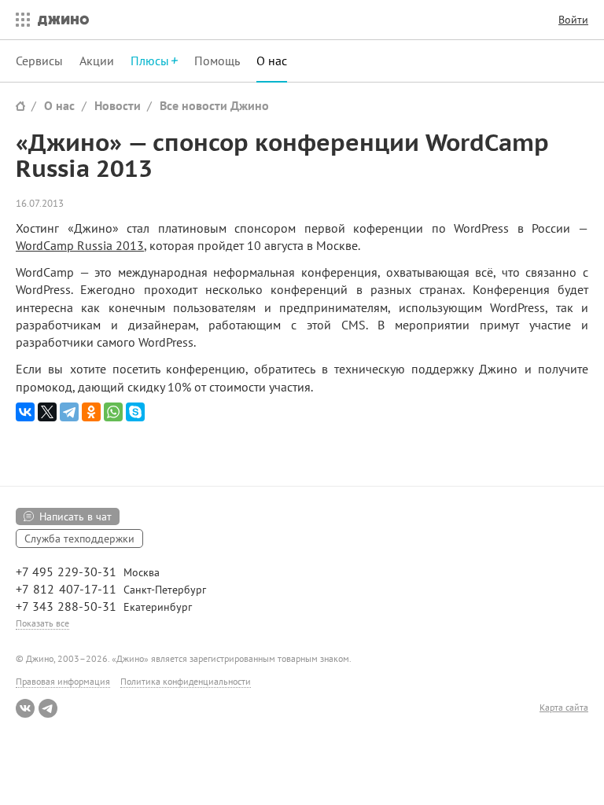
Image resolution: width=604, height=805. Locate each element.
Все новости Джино (214, 105)
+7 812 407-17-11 (66, 589)
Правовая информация (63, 681)
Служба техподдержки (79, 538)
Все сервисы (19, 19)
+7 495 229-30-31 (66, 571)
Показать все (42, 623)
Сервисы (39, 60)
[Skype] (135, 411)
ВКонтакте (25, 708)
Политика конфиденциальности (185, 681)
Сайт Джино (20, 105)
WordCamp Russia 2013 (80, 245)
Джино (63, 19)
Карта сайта (564, 707)
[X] (47, 411)
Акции (96, 60)
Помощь (217, 60)
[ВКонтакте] (25, 411)
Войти (573, 20)
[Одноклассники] (91, 411)
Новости (117, 105)
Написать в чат (75, 516)
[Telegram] (69, 411)
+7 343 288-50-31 (66, 606)
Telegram (48, 708)
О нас (271, 60)
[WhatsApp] (113, 411)
